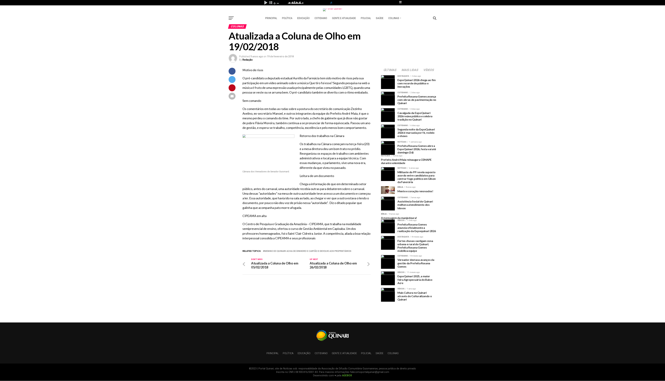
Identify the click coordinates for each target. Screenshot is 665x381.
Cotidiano (320, 18)
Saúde (379, 18)
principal (271, 18)
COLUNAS (393, 18)
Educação (303, 18)
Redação (247, 59)
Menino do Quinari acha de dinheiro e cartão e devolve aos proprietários (307, 251)
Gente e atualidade (344, 18)
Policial (366, 18)
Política (287, 18)
